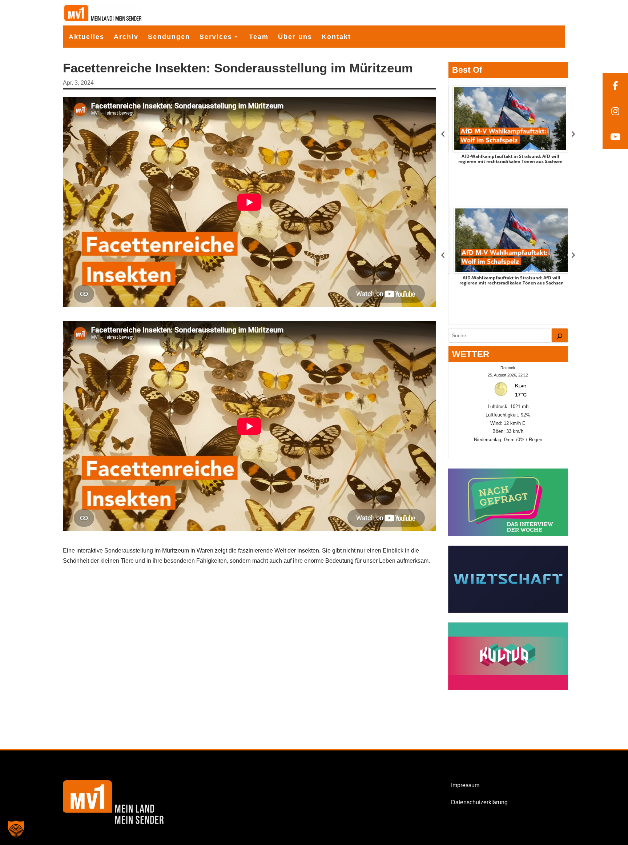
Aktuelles (86, 36)
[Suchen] (560, 335)
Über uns (295, 36)
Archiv (126, 36)
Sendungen (169, 36)
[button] (16, 829)
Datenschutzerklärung (479, 802)
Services (216, 36)
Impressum (465, 785)
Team (259, 36)
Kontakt (336, 36)
